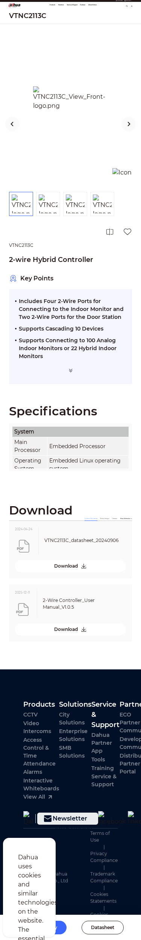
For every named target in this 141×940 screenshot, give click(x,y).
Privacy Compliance (104, 857)
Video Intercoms (37, 727)
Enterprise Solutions (73, 735)
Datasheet (102, 927)
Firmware (114, 518)
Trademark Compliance (104, 877)
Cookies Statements (103, 897)
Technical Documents (91, 518)
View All (34, 796)
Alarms (32, 772)
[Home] (15, 4)
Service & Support (104, 780)
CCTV (30, 714)
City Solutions (72, 718)
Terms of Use (100, 836)
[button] (13, 124)
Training (102, 768)
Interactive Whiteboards (41, 784)
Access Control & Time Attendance (39, 751)
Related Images (104, 518)
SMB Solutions (72, 751)
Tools (98, 759)
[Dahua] (28, 818)
